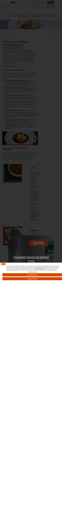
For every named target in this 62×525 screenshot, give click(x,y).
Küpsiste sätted (32, 272)
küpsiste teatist (39, 268)
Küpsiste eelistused (10, 270)
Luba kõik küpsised (32, 274)
